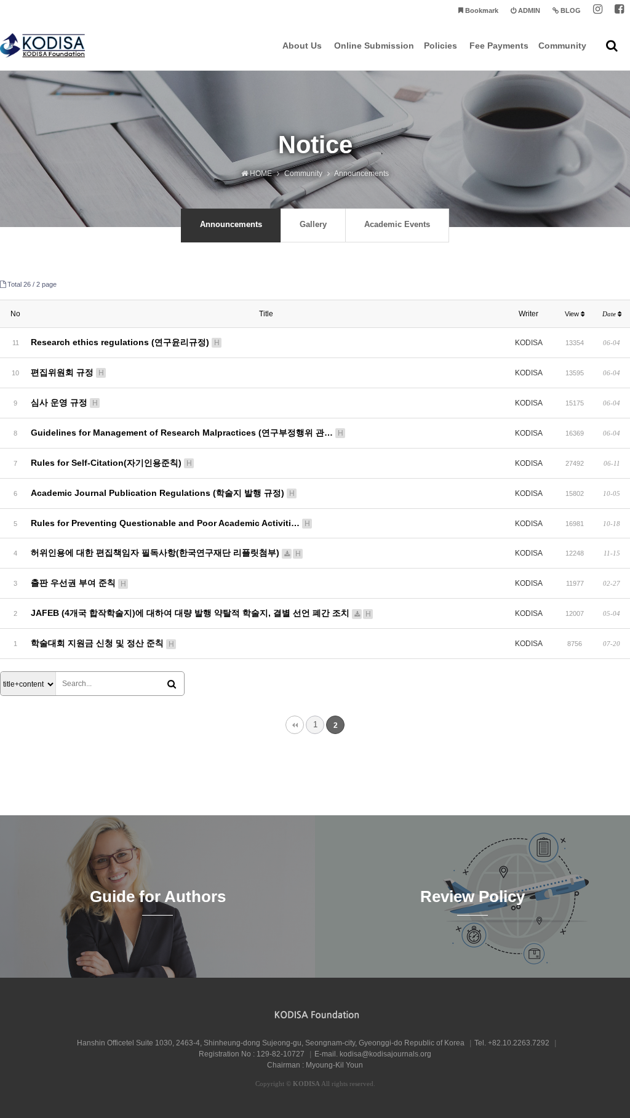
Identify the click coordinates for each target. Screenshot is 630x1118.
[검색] (171, 684)
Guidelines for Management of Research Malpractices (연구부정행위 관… (187, 432)
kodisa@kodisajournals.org (385, 1054)
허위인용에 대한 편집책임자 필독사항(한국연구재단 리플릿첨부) (166, 552)
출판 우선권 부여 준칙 (78, 583)
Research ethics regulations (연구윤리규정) (125, 342)
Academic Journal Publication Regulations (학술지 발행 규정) (163, 493)
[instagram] (597, 11)
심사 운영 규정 (64, 402)
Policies (440, 45)
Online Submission (374, 45)
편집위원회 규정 (67, 372)
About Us (302, 45)
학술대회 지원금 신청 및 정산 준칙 (102, 643)
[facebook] (619, 11)
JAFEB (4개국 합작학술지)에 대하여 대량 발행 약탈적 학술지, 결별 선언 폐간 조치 (201, 613)
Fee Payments (498, 45)
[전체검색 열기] (612, 45)
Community (562, 45)
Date (610, 313)
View (573, 313)
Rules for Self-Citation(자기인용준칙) (111, 463)
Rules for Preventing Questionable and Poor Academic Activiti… (170, 523)
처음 (294, 725)
